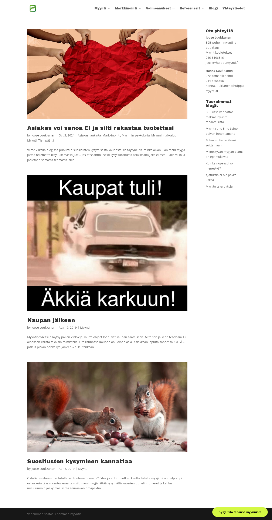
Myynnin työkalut (163, 135)
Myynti (100, 8)
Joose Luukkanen (43, 135)
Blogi (213, 8)
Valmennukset (158, 8)
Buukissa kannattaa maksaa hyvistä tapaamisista (220, 117)
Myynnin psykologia (136, 135)
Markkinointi (126, 8)
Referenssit (190, 8)
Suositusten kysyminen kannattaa (79, 461)
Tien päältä (46, 140)
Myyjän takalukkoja (219, 186)
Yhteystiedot (233, 8)
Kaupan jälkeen (51, 320)
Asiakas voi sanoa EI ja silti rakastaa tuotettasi (100, 128)
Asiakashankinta (89, 135)
